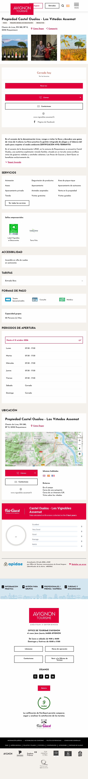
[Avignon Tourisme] (22, 9)
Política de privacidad (54, 740)
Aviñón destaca (16, 745)
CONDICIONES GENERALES (72, 740)
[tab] (41, 340)
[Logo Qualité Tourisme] (44, 764)
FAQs (6, 745)
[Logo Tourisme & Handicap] (68, 753)
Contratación (51, 745)
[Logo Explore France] (32, 753)
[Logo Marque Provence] (20, 754)
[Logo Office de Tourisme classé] (56, 754)
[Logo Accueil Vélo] (80, 753)
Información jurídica (15, 740)
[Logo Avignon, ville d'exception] (8, 753)
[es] (68, 6)
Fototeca (41, 745)
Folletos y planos (29, 745)
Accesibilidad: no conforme (34, 740)
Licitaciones (63, 745)
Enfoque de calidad (76, 745)
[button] (63, 6)
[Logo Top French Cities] (44, 753)
